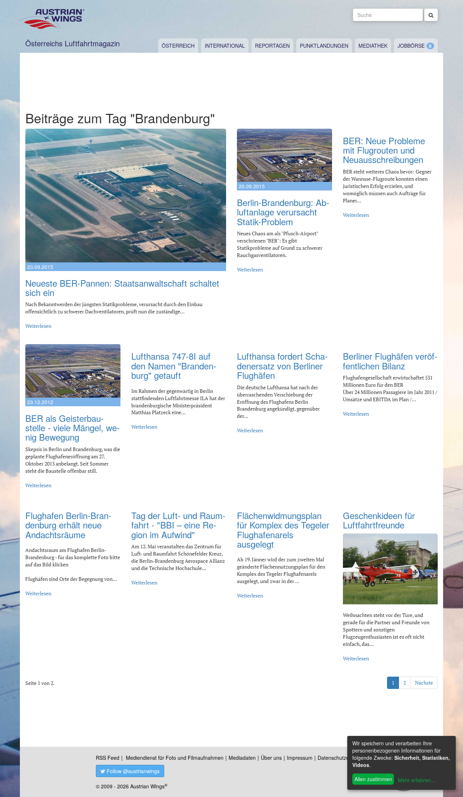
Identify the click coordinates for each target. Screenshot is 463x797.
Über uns (271, 757)
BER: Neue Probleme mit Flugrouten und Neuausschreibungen (384, 150)
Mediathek (372, 45)
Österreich (178, 45)
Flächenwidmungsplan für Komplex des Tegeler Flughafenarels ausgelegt (283, 529)
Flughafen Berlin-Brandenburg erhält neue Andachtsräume (68, 525)
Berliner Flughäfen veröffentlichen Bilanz (390, 361)
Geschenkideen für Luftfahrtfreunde (379, 520)
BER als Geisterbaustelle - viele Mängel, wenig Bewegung (72, 428)
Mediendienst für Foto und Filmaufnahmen (175, 757)
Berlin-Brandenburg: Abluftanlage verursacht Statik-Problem (283, 212)
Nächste (424, 682)
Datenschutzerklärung (343, 757)
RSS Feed (107, 757)
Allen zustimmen (373, 779)
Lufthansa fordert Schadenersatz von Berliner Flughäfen (282, 365)
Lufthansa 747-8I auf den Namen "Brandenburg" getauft (173, 365)
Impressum (300, 757)
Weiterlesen (38, 325)
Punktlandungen (324, 45)
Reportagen (272, 45)
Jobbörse (411, 45)
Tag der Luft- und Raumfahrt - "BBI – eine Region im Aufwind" (178, 525)
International (225, 45)
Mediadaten (242, 757)
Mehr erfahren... (416, 780)
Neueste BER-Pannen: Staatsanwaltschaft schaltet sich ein (122, 288)
